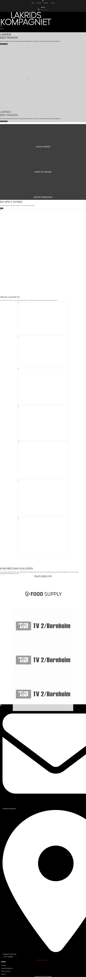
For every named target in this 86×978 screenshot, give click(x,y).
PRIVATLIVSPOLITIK (6, 971)
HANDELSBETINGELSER (7, 968)
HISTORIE (39, 2)
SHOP (32, 2)
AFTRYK (53, 2)
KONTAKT (46, 2)
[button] (43, 7)
